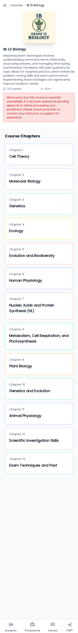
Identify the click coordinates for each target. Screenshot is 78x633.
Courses (16, 5)
